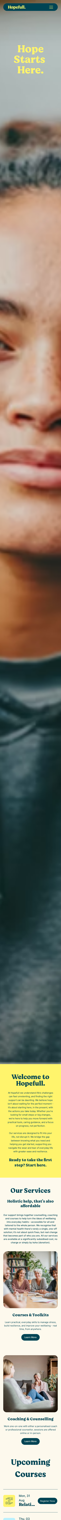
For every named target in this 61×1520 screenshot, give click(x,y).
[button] (27, 1504)
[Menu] (51, 7)
